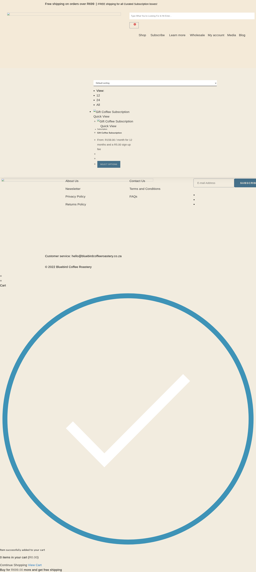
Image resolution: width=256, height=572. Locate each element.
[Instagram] (197, 199)
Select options (108, 164)
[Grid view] (94, 78)
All (98, 104)
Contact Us (137, 181)
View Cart (35, 565)
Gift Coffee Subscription (109, 133)
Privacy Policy (75, 196)
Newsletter (72, 188)
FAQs (133, 196)
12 (98, 95)
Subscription (102, 129)
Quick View (108, 126)
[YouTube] (197, 204)
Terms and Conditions (144, 188)
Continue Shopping (13, 565)
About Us (72, 181)
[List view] (97, 78)
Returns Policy (75, 204)
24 (98, 100)
